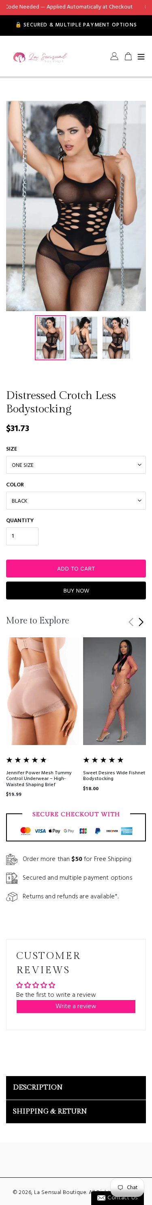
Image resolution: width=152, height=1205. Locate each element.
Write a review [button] (76, 1006)
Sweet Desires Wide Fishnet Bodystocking (114, 776)
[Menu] (141, 56)
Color (15, 485)
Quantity (20, 520)
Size (11, 449)
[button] (141, 622)
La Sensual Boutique (60, 1192)
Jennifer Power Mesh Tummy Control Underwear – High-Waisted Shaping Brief (39, 779)
